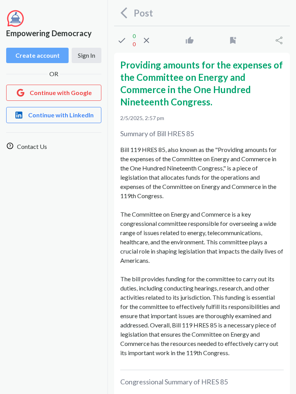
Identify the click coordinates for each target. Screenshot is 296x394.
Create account (37, 55)
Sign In (86, 55)
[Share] (279, 40)
